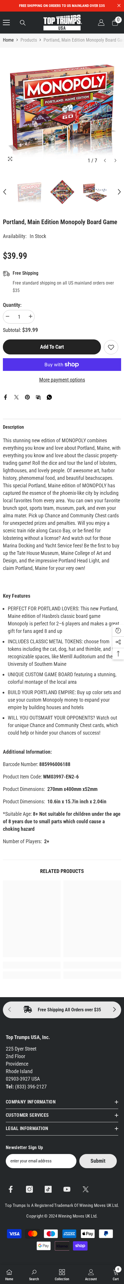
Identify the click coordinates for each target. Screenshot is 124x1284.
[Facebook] (5, 397)
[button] (105, 160)
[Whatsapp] (49, 397)
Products (28, 40)
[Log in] (101, 22)
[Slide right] (114, 1010)
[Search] (22, 22)
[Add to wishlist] (111, 347)
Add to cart (52, 346)
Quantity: (12, 305)
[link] (32, 965)
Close (119, 5)
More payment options (62, 380)
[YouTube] (67, 1189)
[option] (62, 107)
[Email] (38, 397)
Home (8, 40)
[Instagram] (29, 1189)
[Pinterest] (27, 397)
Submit (98, 1161)
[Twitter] (16, 397)
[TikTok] (48, 1189)
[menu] (6, 22)
